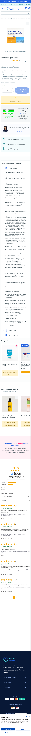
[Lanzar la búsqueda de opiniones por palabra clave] (29, 500)
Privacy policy (26, 716)
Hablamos (19, 131)
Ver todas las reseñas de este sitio (16, 479)
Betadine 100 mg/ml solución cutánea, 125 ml (8, 416)
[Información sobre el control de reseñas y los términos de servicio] (23, 476)
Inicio (2, 19)
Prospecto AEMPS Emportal (11, 325)
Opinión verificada (7, 508)
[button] (28, 9)
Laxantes (22, 19)
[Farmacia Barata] (10, 9)
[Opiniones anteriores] (11, 597)
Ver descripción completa (8, 83)
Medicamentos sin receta (12, 19)
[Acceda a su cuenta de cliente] (21, 9)
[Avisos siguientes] (19, 597)
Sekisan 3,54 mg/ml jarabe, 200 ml (9, 365)
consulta (22, 113)
